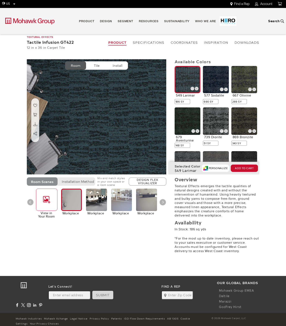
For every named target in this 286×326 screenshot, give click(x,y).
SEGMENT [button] (125, 21)
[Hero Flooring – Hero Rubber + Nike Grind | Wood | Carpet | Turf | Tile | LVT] (228, 21)
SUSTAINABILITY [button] (176, 21)
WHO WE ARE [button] (205, 21)
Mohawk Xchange (56, 318)
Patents (116, 318)
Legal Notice (79, 318)
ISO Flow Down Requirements (144, 318)
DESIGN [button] (106, 21)
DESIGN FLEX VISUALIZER (147, 181)
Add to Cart (244, 168)
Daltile (224, 296)
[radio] (75, 65)
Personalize (218, 168)
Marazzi (225, 301)
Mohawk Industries (29, 318)
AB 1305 (172, 318)
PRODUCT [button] (86, 21)
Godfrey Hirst (230, 307)
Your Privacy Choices (44, 323)
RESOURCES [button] (148, 21)
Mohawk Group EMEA (236, 290)
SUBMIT (103, 294)
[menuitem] (242, 4)
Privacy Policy (99, 318)
